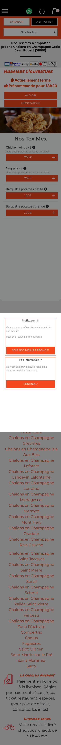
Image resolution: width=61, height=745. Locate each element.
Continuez (30, 384)
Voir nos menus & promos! (30, 350)
